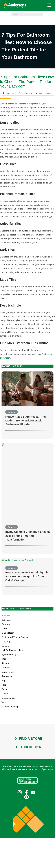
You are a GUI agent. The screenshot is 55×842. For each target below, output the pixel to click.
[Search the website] (27, 14)
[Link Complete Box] (27, 405)
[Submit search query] (40, 14)
